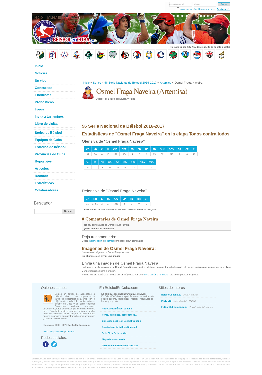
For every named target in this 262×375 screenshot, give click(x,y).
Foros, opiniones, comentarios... (119, 315)
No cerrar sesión (188, 9)
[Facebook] (45, 347)
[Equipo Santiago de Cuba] (209, 59)
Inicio (86, 82)
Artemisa (165, 82)
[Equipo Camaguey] (161, 59)
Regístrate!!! (223, 9)
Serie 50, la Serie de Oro (114, 333)
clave (197, 4)
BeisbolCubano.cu (179, 294)
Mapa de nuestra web (113, 339)
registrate (109, 241)
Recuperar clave (206, 9)
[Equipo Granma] (197, 59)
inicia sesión (150, 274)
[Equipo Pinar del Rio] (40, 59)
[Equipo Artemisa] (64, 59)
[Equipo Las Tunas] (173, 59)
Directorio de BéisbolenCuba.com (120, 345)
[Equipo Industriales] (52, 59)
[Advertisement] (156, 70)
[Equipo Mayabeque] (76, 59)
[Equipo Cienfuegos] (112, 59)
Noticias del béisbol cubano (117, 308)
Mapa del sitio (56, 331)
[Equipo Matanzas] (100, 59)
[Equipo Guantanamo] (221, 59)
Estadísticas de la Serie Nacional (119, 327)
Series (97, 82)
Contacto (69, 331)
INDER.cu (178, 300)
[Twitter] (53, 347)
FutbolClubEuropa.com (187, 306)
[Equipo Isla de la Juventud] (88, 59)
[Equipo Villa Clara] (124, 59)
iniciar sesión (95, 241)
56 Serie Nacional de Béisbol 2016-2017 (130, 82)
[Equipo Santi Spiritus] (136, 59)
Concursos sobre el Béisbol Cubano (121, 321)
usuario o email (176, 4)
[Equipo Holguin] (185, 59)
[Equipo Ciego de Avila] (149, 59)
